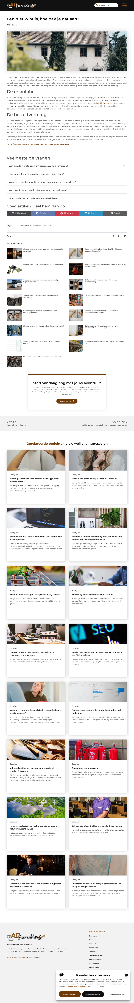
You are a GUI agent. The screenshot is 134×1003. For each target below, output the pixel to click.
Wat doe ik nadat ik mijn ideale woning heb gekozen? (67, 190)
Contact (92, 952)
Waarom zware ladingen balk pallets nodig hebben (35, 594)
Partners (92, 944)
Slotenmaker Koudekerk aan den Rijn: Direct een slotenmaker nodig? (104, 250)
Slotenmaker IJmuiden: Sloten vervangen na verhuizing (40, 296)
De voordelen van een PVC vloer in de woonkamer (105, 295)
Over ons (92, 940)
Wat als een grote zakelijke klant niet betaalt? (94, 478)
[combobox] (106, 5)
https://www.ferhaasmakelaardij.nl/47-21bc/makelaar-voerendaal (38, 144)
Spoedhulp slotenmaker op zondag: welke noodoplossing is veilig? (101, 311)
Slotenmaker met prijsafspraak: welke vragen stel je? (43, 326)
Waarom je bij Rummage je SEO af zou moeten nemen (41, 342)
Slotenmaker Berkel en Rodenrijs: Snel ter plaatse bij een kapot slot (105, 265)
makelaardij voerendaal (40, 225)
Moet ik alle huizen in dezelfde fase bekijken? (67, 198)
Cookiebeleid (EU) (96, 955)
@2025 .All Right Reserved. (23, 957)
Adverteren (93, 948)
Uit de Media (94, 963)
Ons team (93, 936)
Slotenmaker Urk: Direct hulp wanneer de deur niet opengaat (43, 250)
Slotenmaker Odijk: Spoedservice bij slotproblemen (43, 264)
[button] (126, 975)
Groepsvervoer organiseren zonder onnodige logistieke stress (41, 281)
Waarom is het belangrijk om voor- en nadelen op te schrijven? (67, 182)
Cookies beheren (116, 994)
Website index (94, 967)
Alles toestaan (69, 994)
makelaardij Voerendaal (102, 103)
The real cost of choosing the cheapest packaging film (104, 342)
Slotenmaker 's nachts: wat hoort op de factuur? (42, 357)
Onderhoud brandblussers (85, 768)
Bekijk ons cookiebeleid (77, 986)
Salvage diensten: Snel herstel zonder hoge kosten (97, 826)
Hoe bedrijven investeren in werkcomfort (92, 594)
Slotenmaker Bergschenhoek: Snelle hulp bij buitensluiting (102, 281)
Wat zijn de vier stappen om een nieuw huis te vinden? (67, 166)
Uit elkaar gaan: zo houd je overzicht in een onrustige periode (40, 311)
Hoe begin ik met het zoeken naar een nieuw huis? (67, 174)
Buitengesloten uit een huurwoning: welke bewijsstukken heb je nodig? (101, 327)
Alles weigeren (93, 994)
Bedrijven (13, 25)
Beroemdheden (95, 959)
